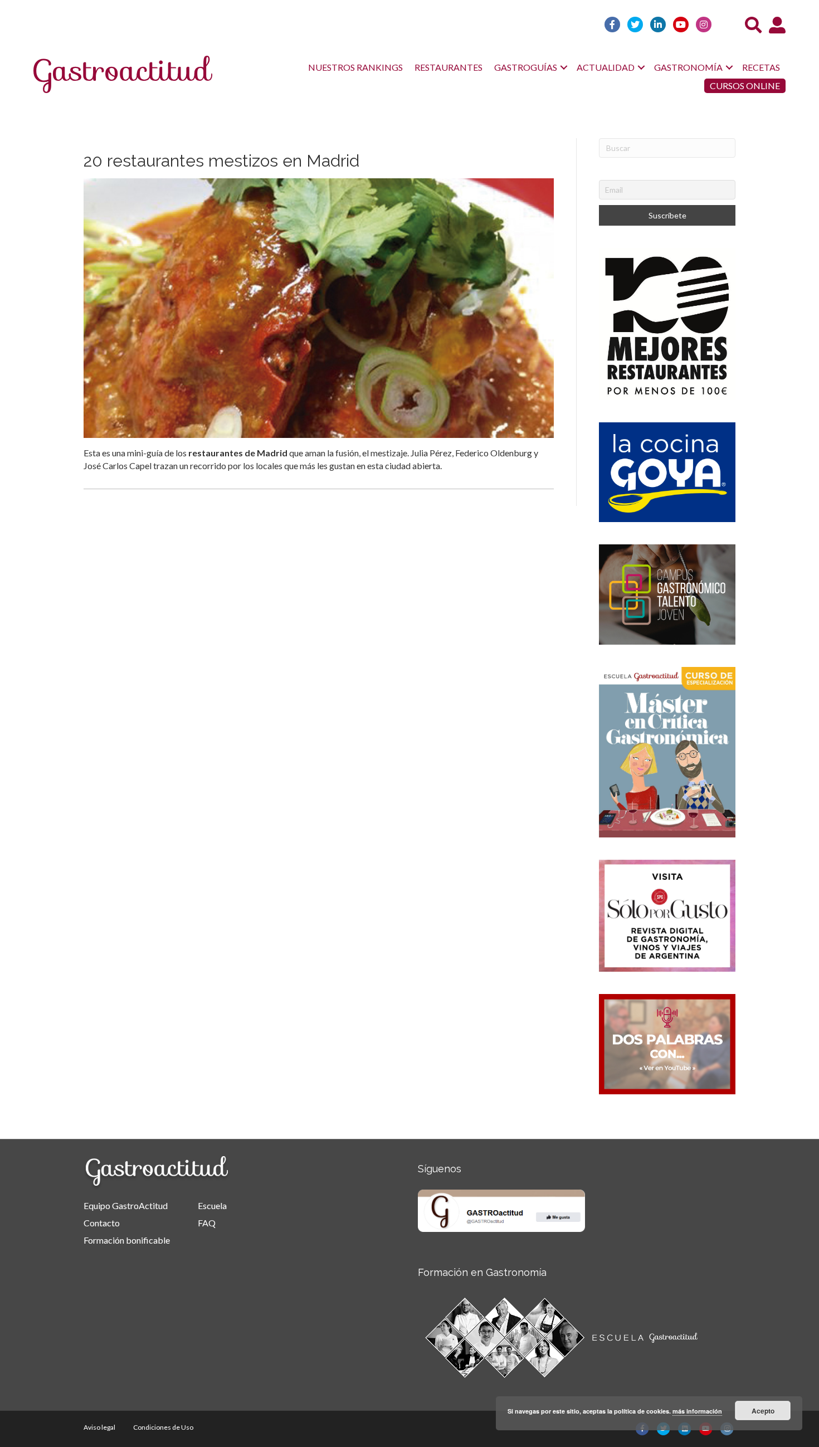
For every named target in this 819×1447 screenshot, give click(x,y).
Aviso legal (99, 1427)
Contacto (102, 1222)
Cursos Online (745, 85)
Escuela (212, 1205)
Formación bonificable (127, 1240)
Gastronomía (688, 67)
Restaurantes (448, 67)
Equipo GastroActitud (126, 1205)
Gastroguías (525, 67)
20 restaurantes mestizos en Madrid (221, 160)
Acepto (763, 1411)
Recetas (761, 67)
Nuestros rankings (355, 67)
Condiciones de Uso (163, 1427)
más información (697, 1411)
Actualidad (606, 67)
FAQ (207, 1222)
